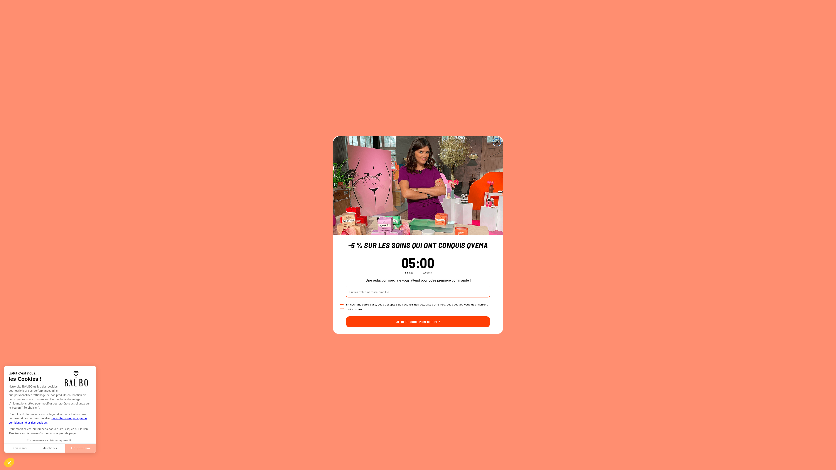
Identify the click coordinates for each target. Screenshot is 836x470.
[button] (9, 462)
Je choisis (50, 448)
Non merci (19, 448)
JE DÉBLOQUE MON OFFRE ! (418, 322)
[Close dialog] (497, 142)
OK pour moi (80, 448)
